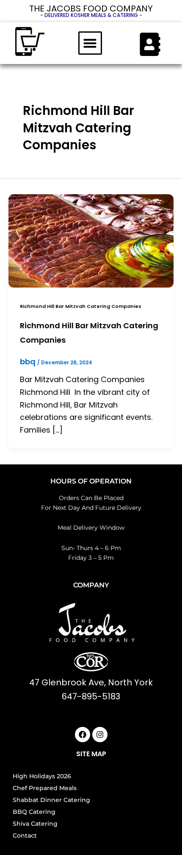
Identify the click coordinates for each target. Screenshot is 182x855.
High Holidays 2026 (42, 776)
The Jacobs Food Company (91, 8)
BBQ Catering (34, 812)
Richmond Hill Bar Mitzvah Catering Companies (80, 306)
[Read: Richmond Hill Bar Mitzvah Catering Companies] (91, 240)
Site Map (91, 754)
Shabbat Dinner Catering (51, 800)
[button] (90, 43)
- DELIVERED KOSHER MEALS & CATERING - (91, 15)
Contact (25, 835)
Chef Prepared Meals (45, 788)
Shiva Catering (35, 823)
